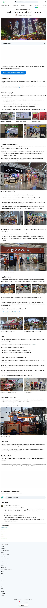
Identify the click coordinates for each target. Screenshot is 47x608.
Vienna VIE (3, 548)
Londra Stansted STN (5, 550)
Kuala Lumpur (24, 9)
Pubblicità (31, 599)
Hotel (30, 5)
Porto (2, 588)
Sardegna (3, 556)
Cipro (2, 584)
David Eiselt (20, 15)
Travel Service (3, 567)
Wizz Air (2, 565)
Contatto (2, 595)
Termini (22, 599)
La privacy (27, 599)
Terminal (23, 5)
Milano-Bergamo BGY (5, 558)
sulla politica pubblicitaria (30, 465)
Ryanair (2, 552)
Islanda (2, 577)
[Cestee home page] (5, 2)
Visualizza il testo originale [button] (19, 507)
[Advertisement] (23, 55)
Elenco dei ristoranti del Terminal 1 (11, 312)
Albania (2, 579)
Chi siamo (3, 593)
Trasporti (15, 5)
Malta (2, 573)
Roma (2, 582)
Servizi (36, 5)
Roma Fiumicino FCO (5, 554)
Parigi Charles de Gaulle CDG (6, 569)
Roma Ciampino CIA (5, 563)
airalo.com (20, 88)
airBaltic (2, 546)
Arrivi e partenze (4, 538)
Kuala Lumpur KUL (5, 5)
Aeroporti (17, 9)
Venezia (2, 575)
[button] (2, 2)
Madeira (2, 571)
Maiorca (2, 586)
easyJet (2, 561)
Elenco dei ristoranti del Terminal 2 (11, 314)
